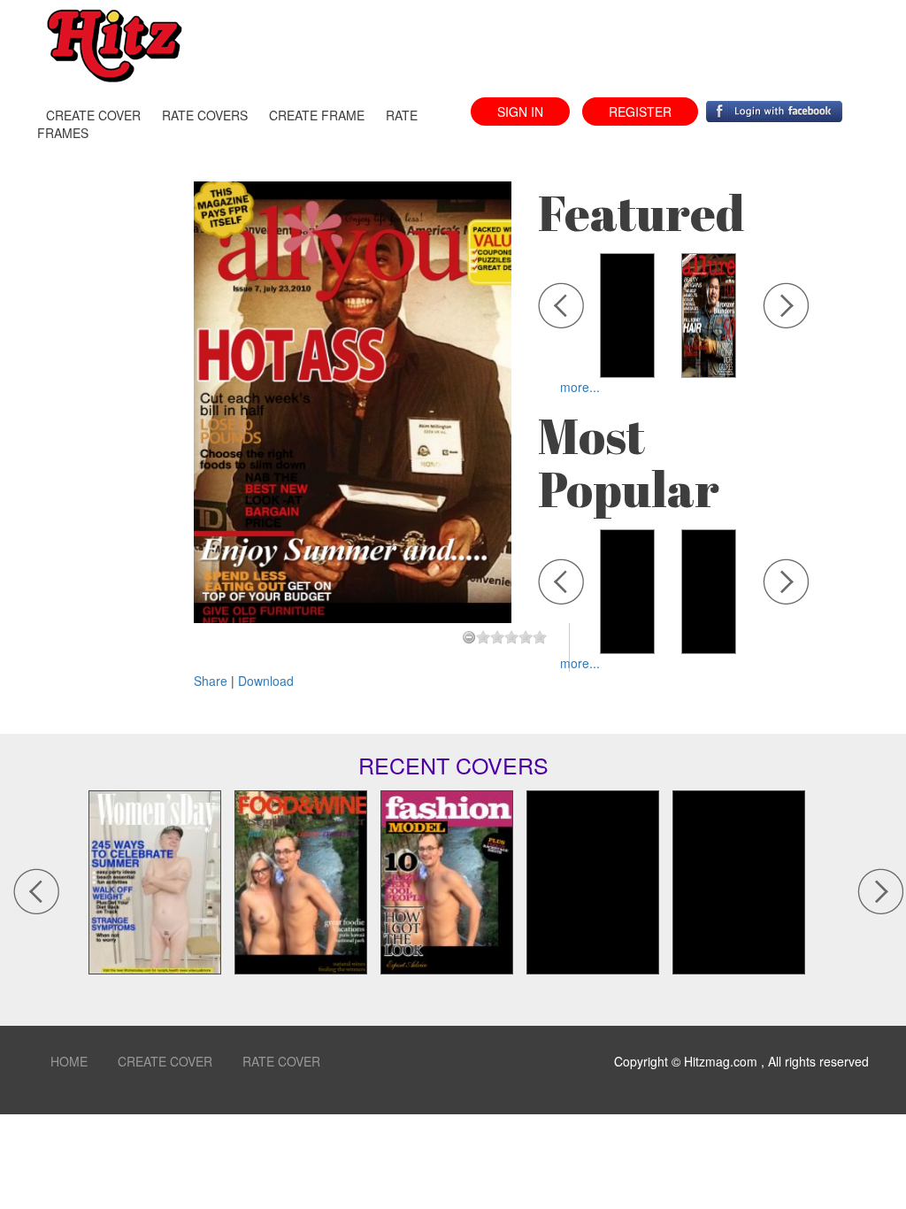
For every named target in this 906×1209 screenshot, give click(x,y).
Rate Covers (205, 115)
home (69, 1061)
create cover (93, 115)
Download (266, 680)
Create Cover (165, 1061)
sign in (520, 111)
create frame (317, 115)
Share (212, 680)
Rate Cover (281, 1061)
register (640, 111)
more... (580, 387)
